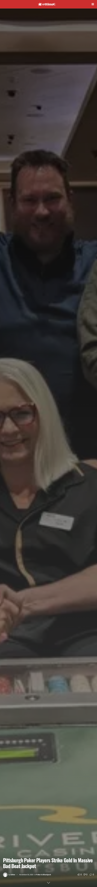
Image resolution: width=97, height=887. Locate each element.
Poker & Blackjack (43, 875)
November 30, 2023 (26, 875)
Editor (13, 875)
